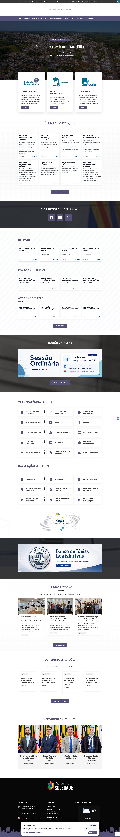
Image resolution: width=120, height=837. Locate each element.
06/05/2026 (90, 674)
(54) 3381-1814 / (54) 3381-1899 (30, 813)
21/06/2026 (82, 633)
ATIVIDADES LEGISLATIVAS (39, 18)
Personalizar (93, 825)
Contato (90, 18)
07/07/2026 (25, 635)
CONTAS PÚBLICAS (55, 18)
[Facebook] (51, 217)
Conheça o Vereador (28, 765)
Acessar (25, 107)
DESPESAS (58, 423)
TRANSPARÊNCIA (68, 18)
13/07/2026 (25, 674)
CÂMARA (26, 18)
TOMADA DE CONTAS (90, 453)
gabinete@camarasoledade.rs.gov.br (93, 1)
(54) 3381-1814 (76, 1)
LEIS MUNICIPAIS (31, 479)
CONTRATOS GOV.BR (33, 433)
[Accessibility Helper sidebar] (118, 1)
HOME (19, 18)
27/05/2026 (68, 674)
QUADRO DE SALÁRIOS (91, 433)
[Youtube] (60, 217)
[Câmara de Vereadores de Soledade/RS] (60, 9)
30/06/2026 (54, 633)
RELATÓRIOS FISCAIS (33, 423)
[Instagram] (68, 217)
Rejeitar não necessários (90, 828)
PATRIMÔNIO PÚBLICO (62, 433)
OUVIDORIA (80, 18)
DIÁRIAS (86, 423)
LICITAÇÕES (59, 443)
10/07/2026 (47, 674)
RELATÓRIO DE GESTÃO (34, 453)
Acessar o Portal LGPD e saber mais (32, 832)
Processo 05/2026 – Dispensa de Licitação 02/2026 (92, 680)
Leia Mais (23, 685)
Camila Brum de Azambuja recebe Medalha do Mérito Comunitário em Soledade (88, 619)
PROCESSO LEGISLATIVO (56, 92)
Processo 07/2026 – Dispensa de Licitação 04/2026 (27, 680)
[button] (17, 748)
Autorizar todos (92, 832)
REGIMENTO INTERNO (90, 479)
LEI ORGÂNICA (59, 479)
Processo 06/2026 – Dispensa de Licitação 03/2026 (48, 680)
